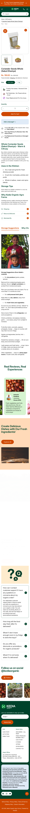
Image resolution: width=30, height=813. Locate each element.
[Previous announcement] (2, 3)
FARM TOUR (6, 736)
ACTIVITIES (6, 734)
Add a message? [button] (9, 122)
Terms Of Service (23, 801)
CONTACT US (20, 748)
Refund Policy (5, 801)
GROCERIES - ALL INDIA (21, 732)
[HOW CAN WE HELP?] (23, 9)
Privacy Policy (14, 801)
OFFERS (18, 744)
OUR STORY (6, 732)
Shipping (12, 78)
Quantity (4, 104)
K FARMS (18, 742)
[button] (2, 9)
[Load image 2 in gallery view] (18, 60)
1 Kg (19, 82)
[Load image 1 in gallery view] (6, 60)
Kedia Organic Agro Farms (14, 808)
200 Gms (10, 82)
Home (2, 19)
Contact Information (19, 804)
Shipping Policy (9, 804)
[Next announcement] (26, 3)
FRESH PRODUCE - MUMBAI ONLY (21, 736)
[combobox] (15, 14)
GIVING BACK (19, 746)
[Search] (3, 14)
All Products (8, 19)
